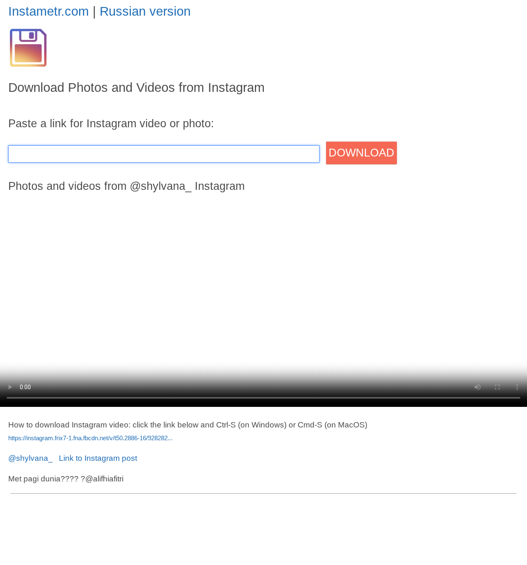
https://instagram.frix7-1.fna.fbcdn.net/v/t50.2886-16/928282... (90, 437)
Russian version (145, 11)
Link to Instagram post (98, 458)
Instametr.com (48, 11)
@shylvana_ (30, 458)
